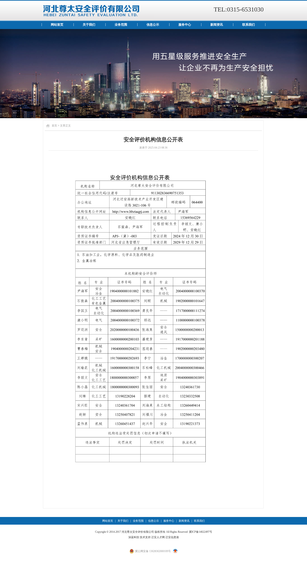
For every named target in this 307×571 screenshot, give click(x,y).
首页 (54, 125)
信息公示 (153, 24)
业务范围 (121, 24)
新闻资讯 (216, 24)
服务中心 (184, 24)
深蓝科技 (133, 537)
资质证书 (153, 73)
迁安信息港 (172, 537)
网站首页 (57, 24)
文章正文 (65, 125)
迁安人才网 (158, 537)
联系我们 (248, 24)
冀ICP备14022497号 (200, 531)
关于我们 (89, 24)
